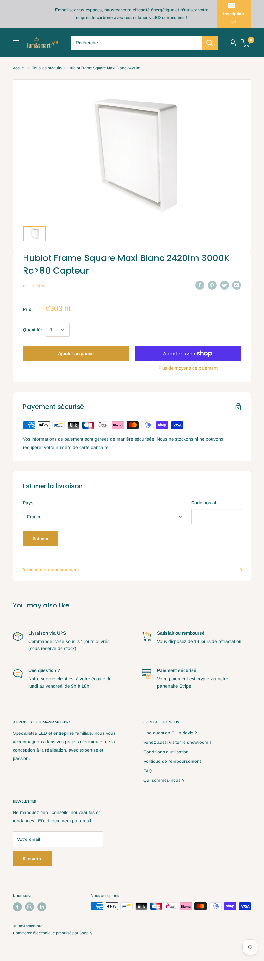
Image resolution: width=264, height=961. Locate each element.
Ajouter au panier (76, 353)
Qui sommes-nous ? (163, 780)
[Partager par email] (236, 284)
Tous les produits (47, 68)
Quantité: (32, 329)
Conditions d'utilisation (166, 751)
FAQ (147, 770)
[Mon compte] (233, 42)
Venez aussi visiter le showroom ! (177, 742)
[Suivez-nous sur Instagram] (29, 906)
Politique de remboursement (50, 569)
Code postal (203, 502)
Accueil (19, 68)
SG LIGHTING (35, 286)
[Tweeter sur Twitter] (224, 284)
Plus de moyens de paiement (188, 368)
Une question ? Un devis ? (170, 732)
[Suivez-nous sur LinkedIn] (41, 906)
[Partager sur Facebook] (199, 284)
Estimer (41, 538)
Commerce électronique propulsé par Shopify (52, 933)
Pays (28, 502)
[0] (246, 43)
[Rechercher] (210, 43)
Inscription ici (233, 17)
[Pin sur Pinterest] (212, 284)
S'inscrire (32, 858)
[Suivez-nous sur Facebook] (17, 906)
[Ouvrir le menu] (16, 42)
